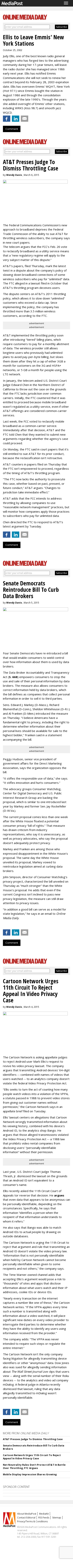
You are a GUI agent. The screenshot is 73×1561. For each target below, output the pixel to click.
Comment (11, 129)
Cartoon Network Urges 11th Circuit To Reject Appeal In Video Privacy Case (32, 1457)
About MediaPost (26, 1513)
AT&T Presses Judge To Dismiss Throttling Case (33, 1439)
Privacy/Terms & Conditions (32, 1521)
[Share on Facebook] (6, 119)
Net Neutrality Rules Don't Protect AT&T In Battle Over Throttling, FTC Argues (34, 1466)
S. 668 (13, 677)
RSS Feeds (43, 1517)
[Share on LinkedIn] (15, 119)
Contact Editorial (26, 1517)
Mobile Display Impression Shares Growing (30, 1474)
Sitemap (56, 1517)
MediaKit (44, 1513)
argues (59, 1195)
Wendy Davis (14, 175)
